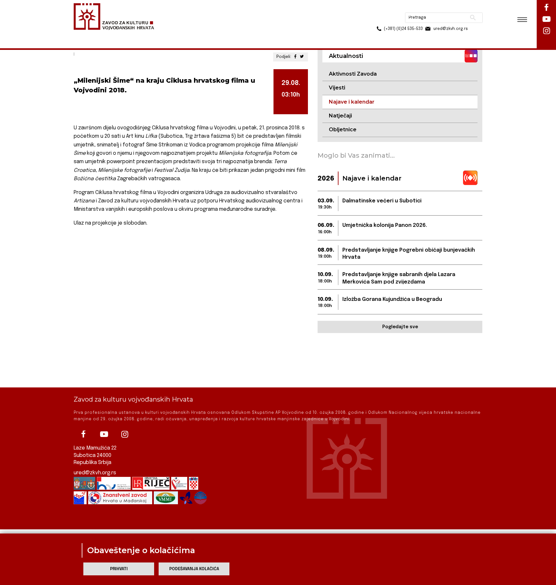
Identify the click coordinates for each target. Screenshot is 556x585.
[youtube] (104, 434)
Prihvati (119, 569)
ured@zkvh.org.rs (95, 473)
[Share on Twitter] (302, 57)
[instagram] (124, 434)
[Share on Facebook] (295, 57)
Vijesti (337, 88)
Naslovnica (85, 35)
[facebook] (83, 434)
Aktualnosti (116, 35)
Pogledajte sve (400, 327)
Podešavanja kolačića (194, 569)
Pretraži (448, 8)
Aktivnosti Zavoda (353, 74)
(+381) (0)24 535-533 (379, 19)
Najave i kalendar (152, 35)
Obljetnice (343, 129)
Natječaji (340, 116)
